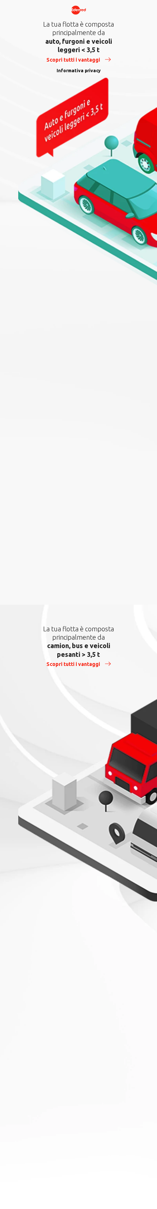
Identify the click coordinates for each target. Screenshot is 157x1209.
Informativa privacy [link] (79, 70)
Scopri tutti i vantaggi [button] (73, 60)
